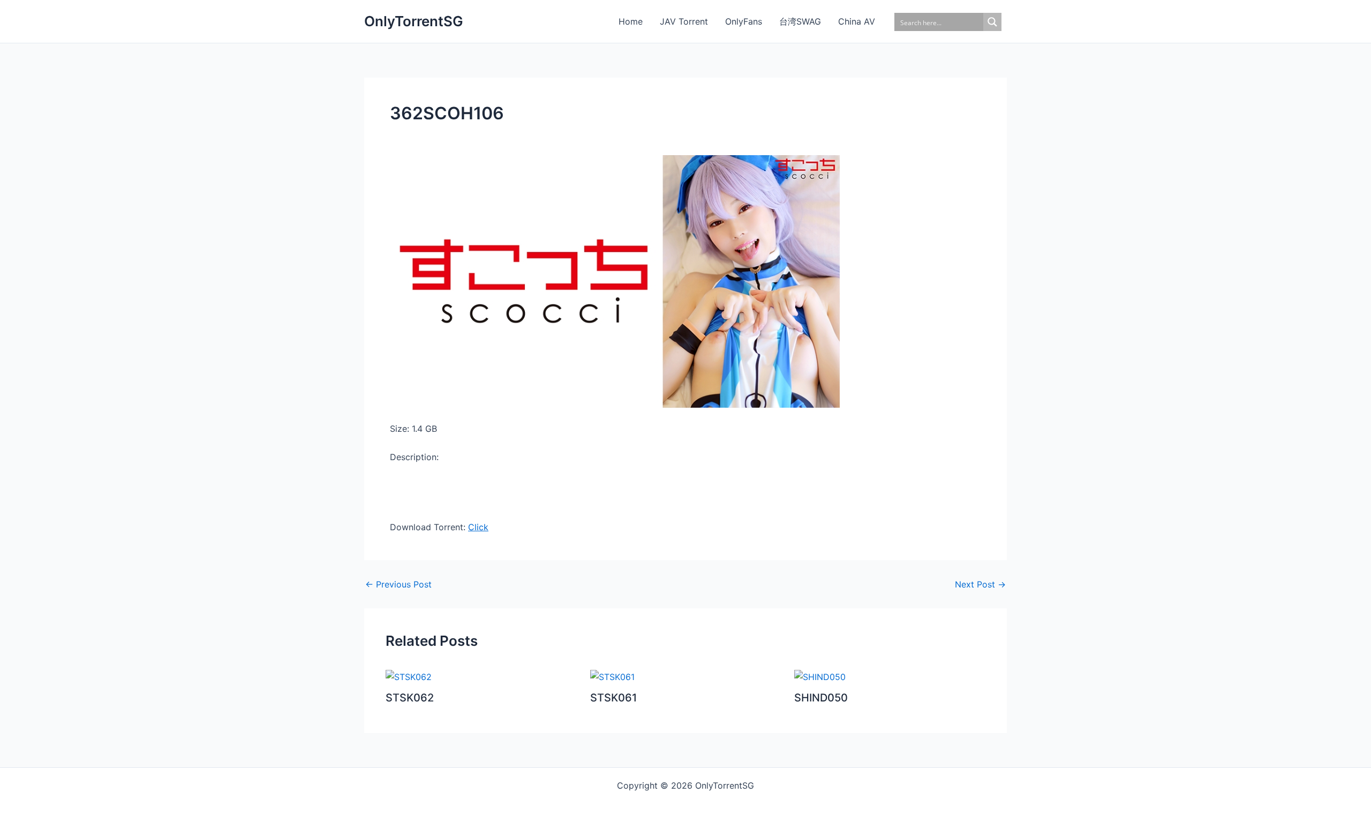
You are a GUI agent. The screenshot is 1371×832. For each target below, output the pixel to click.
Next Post (980, 584)
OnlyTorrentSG (413, 21)
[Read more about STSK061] (612, 676)
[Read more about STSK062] (409, 676)
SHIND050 (821, 697)
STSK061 (613, 697)
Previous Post (398, 584)
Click (478, 527)
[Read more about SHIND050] (820, 676)
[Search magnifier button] (992, 22)
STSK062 (410, 697)
